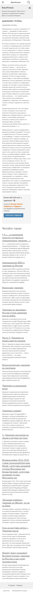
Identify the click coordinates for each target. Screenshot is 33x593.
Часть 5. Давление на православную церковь (13, 339)
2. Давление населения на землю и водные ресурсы (15, 436)
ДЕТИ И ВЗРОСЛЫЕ (8, 590)
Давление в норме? (12, 410)
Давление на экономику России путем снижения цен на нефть (14, 312)
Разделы (19, 585)
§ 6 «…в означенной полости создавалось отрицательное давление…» (16, 237)
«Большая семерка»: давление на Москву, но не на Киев (16, 502)
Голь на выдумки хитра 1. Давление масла (15, 529)
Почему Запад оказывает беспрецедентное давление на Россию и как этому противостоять (16, 557)
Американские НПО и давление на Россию (13, 264)
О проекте (11, 585)
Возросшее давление (12, 287)
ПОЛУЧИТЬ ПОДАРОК (13, 215)
